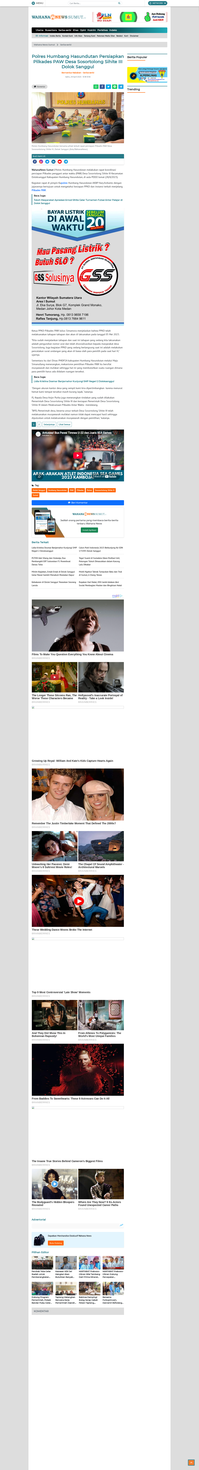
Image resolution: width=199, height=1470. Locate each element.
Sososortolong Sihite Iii (105, 490)
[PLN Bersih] (129, 16)
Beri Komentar (79, 502)
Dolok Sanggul (39, 490)
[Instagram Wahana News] (41, 162)
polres (64, 182)
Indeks (113, 30)
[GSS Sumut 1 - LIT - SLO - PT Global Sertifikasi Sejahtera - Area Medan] (78, 267)
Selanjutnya (49, 424)
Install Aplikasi (89, 530)
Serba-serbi (64, 30)
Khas (75, 30)
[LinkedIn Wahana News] (53, 162)
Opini (83, 30)
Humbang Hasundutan (57, 490)
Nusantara (51, 30)
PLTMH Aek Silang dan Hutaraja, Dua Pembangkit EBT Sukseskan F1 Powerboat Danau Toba (51, 561)
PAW (43, 190)
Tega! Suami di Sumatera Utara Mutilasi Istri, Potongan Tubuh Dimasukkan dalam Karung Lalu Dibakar (99, 561)
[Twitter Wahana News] (47, 162)
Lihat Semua (64, 424)
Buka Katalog (56, 1243)
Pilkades (36, 190)
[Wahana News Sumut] (59, 17)
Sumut (35, 495)
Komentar (41, 86)
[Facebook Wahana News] (35, 162)
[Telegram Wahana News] (66, 162)
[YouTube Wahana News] (60, 162)
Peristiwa (102, 30)
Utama (39, 30)
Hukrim (91, 30)
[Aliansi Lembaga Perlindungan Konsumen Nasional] (147, 74)
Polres (89, 490)
